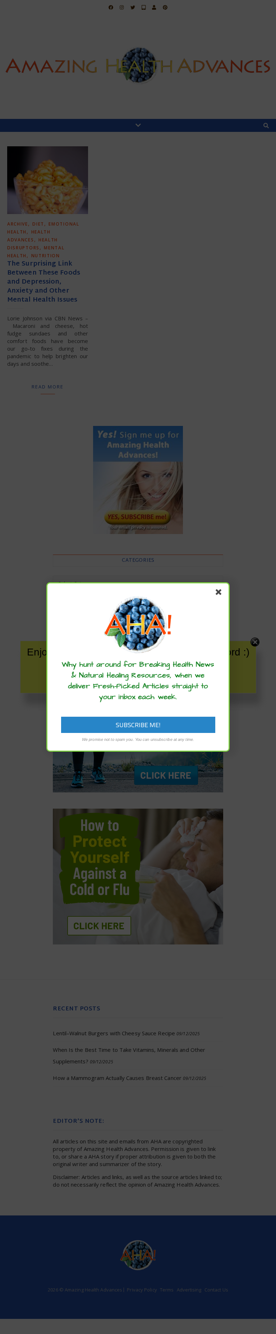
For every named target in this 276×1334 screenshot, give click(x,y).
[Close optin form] (220, 593)
